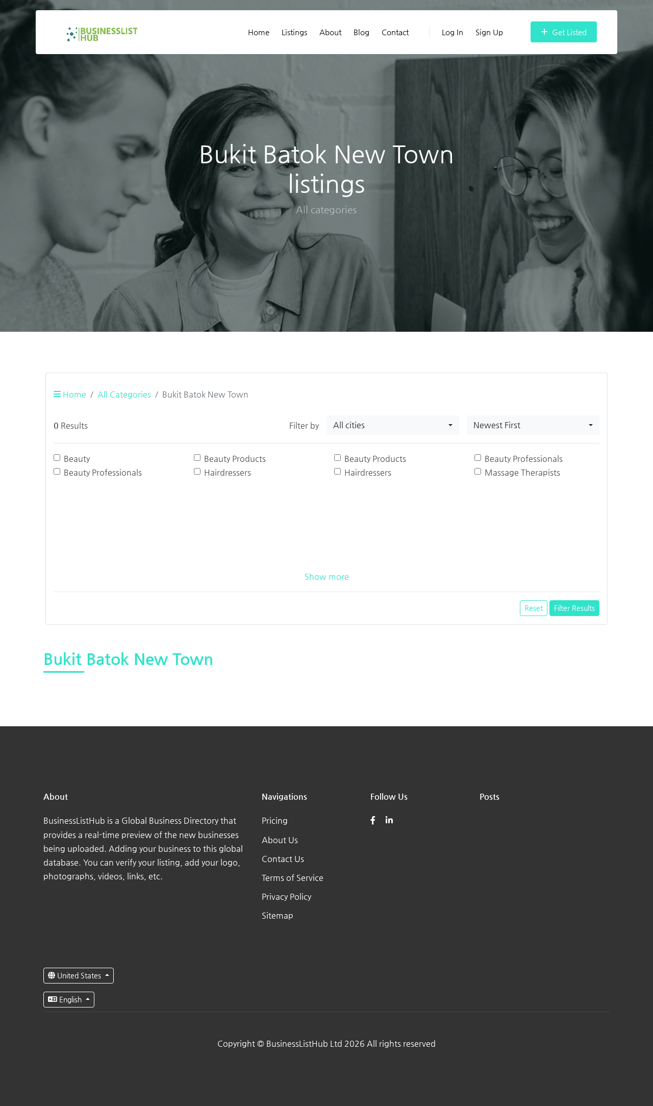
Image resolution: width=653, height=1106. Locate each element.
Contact (395, 32)
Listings (294, 32)
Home (258, 32)
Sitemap (277, 915)
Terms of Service (292, 877)
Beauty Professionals (524, 458)
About (330, 32)
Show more (327, 576)
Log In (452, 32)
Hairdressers (227, 472)
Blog (361, 32)
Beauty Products (235, 458)
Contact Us (283, 859)
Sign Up (489, 32)
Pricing (275, 820)
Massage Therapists (522, 472)
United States (79, 975)
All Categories (124, 394)
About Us (280, 840)
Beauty (77, 458)
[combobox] (392, 425)
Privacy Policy (286, 896)
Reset (533, 608)
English (70, 999)
